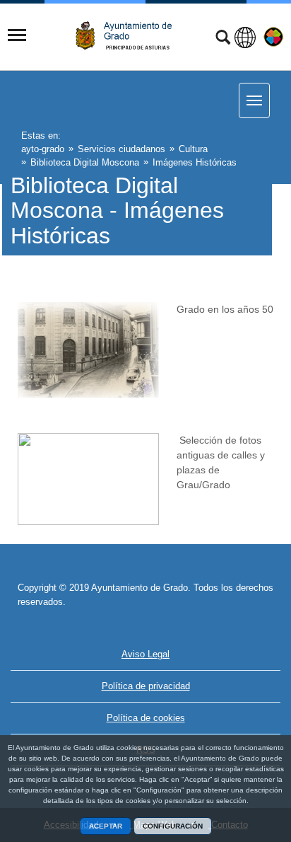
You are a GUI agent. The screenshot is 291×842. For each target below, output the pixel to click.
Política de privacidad (146, 686)
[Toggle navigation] (17, 35)
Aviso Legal (145, 654)
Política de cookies (146, 718)
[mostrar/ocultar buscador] (223, 39)
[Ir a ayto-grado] (129, 35)
